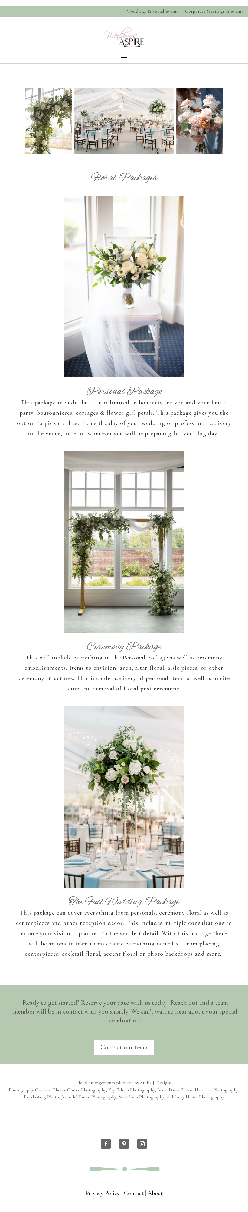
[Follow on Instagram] (142, 1144)
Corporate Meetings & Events (214, 11)
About (155, 1193)
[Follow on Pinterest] (124, 1144)
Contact (134, 1193)
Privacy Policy (103, 1193)
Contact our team (124, 1047)
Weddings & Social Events (152, 11)
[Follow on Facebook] (106, 1144)
